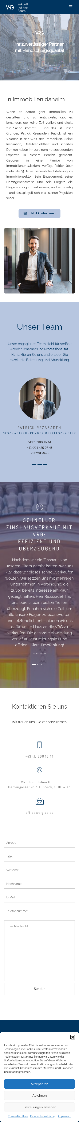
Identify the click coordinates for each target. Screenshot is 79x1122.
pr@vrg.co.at (39, 453)
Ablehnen (39, 1096)
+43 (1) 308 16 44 (39, 442)
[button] (73, 1037)
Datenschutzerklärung (43, 1116)
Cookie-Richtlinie (18, 1116)
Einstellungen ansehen (39, 1107)
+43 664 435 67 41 (39, 447)
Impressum (64, 1116)
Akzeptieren (39, 1084)
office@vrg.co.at (39, 812)
